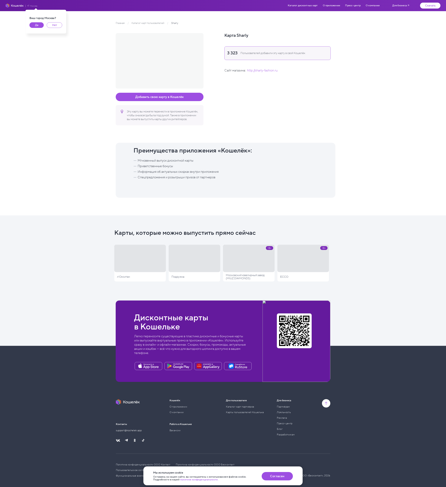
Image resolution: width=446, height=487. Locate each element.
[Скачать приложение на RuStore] (238, 366)
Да (36, 25)
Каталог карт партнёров (240, 406)
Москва (33, 6)
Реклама (282, 418)
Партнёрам (283, 406)
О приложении (331, 5)
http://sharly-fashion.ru (262, 70)
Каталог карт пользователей (148, 23)
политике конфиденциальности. (199, 479)
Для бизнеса (399, 5)
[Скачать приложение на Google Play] (178, 366)
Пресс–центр (284, 423)
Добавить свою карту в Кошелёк (159, 97)
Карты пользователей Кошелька (245, 412)
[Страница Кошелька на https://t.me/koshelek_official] (126, 440)
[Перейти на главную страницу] (15, 5)
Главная (120, 23)
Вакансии (175, 430)
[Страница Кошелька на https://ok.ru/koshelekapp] (135, 440)
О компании (373, 5)
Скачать (430, 5)
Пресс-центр (353, 5)
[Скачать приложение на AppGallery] (208, 366)
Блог (280, 429)
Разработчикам (286, 434)
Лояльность (284, 412)
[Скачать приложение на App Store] (148, 366)
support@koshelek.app (129, 430)
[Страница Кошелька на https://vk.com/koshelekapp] (118, 440)
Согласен (277, 476)
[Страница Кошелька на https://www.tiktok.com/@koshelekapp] (143, 440)
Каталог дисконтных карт (303, 5)
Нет (54, 25)
